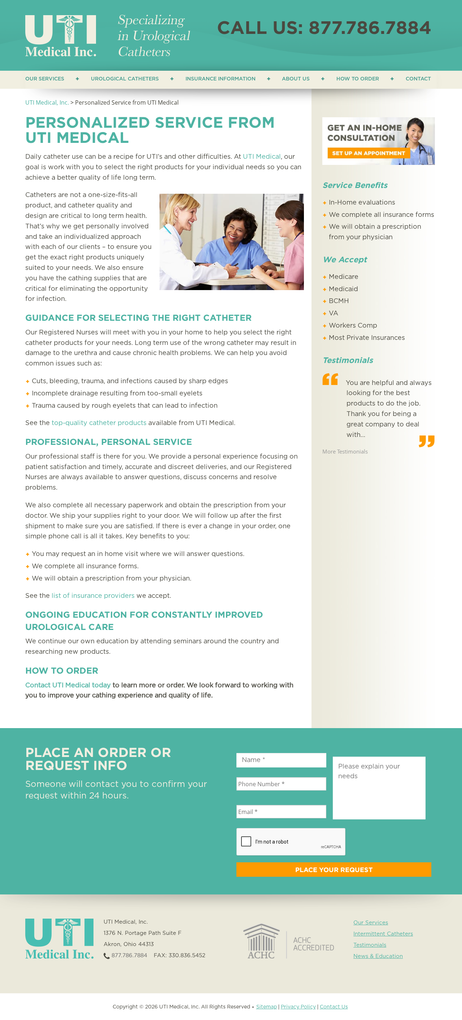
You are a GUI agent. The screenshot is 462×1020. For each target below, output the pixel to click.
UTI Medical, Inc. (47, 102)
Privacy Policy (298, 1007)
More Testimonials (345, 451)
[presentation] (291, 842)
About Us (296, 79)
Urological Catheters (125, 79)
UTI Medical (262, 157)
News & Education (378, 956)
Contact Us (334, 1007)
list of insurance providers (93, 596)
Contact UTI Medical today (68, 685)
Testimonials (369, 945)
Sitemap (266, 1007)
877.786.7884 (128, 955)
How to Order (357, 79)
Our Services (44, 79)
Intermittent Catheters (383, 934)
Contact (418, 79)
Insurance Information (221, 79)
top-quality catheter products (99, 423)
